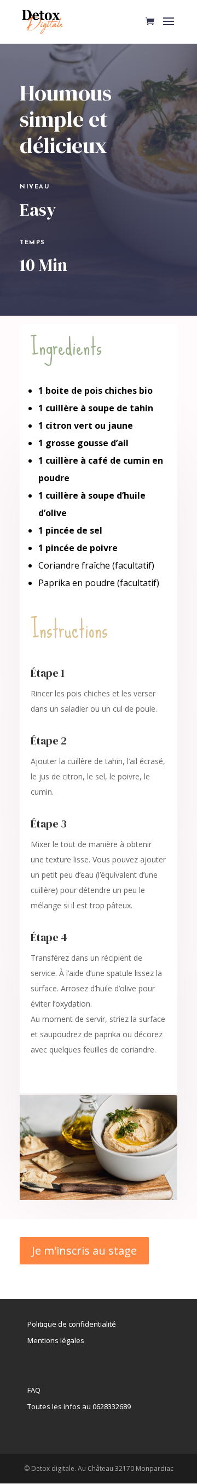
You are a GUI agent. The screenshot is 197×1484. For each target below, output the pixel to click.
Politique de (47, 1324)
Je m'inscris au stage (84, 1250)
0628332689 (111, 1406)
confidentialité (91, 1324)
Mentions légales (55, 1340)
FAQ (33, 1390)
